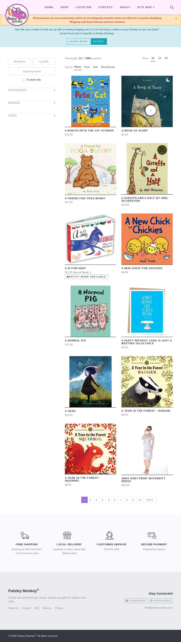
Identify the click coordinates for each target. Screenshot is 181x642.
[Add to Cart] (73, 101)
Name (77, 66)
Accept (99, 41)
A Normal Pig (75, 340)
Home (49, 7)
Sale (95, 67)
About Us (13, 608)
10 (140, 499)
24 (159, 58)
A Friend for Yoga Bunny (85, 198)
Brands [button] (14, 103)
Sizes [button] (12, 115)
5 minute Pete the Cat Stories (89, 130)
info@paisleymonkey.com (158, 607)
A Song (70, 411)
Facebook (137, 601)
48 (166, 58)
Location (84, 7)
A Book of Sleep (134, 130)
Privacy (59, 608)
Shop (64, 7)
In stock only (34, 79)
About (125, 7)
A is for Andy (75, 268)
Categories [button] (17, 90)
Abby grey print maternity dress (143, 480)
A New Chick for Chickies (141, 268)
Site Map (144, 7)
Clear (44, 61)
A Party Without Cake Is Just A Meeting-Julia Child (146, 342)
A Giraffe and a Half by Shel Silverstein (144, 199)
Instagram (162, 601)
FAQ (36, 608)
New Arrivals (108, 67)
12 (152, 58)
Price (87, 67)
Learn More (78, 41)
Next (150, 499)
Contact (105, 7)
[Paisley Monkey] (16, 7)
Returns (47, 608)
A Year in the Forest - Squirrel (83, 479)
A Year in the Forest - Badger (145, 410)
